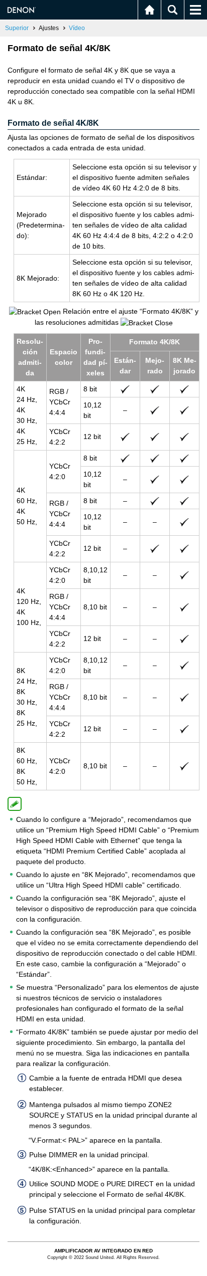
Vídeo (77, 28)
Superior (17, 28)
